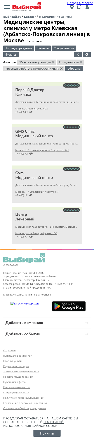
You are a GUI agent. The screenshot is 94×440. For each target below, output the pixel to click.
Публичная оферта (14, 382)
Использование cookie (16, 387)
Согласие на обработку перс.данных (24, 408)
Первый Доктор (29, 90)
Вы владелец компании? (17, 355)
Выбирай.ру (12, 17)
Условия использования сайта (21, 371)
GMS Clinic (25, 132)
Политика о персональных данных (23, 397)
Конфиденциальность (16, 392)
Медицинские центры (55, 17)
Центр (21, 215)
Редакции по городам (16, 366)
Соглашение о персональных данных (25, 403)
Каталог (30, 17)
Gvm (19, 173)
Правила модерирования (18, 376)
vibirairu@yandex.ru (39, 284)
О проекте (9, 350)
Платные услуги (12, 361)
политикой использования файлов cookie (33, 424)
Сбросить (74, 68)
